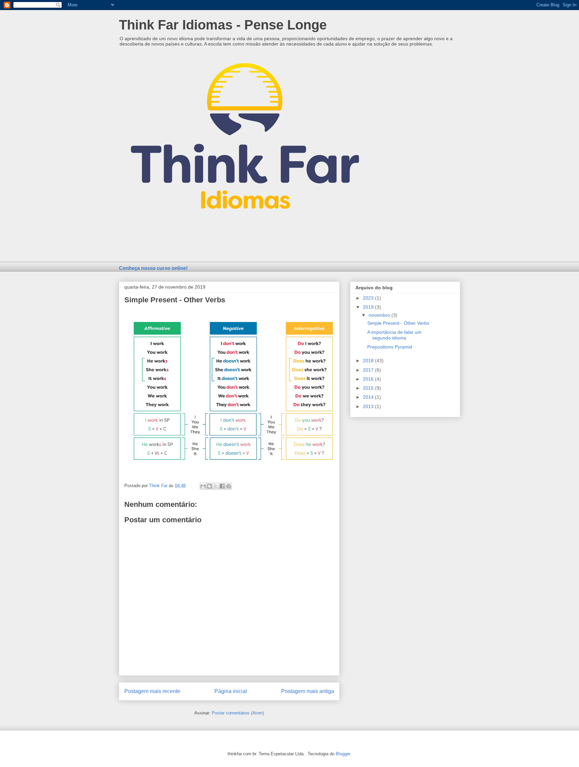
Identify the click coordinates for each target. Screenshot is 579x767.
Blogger (343, 753)
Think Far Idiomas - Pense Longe (223, 24)
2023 (369, 298)
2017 (369, 370)
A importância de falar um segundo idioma (394, 334)
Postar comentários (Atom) (238, 712)
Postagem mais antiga (307, 691)
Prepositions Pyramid (389, 347)
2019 (369, 307)
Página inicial (230, 691)
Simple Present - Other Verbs (398, 323)
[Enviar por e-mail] (203, 486)
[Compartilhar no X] (215, 486)
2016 (369, 379)
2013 (369, 406)
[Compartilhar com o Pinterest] (228, 486)
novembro (380, 315)
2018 (369, 360)
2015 (369, 388)
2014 (369, 397)
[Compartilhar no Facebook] (222, 486)
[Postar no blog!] (209, 486)
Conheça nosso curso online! (153, 268)
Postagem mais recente (152, 691)
